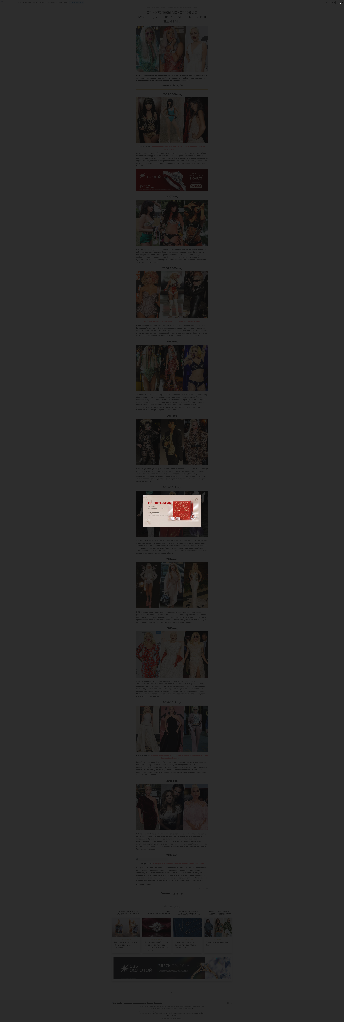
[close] (340, 3)
